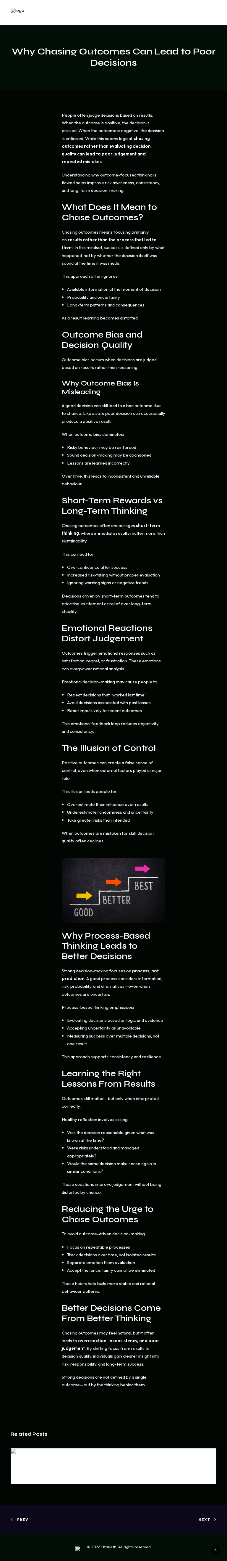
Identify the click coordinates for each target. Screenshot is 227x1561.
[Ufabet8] (31, 12)
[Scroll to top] (215, 1549)
